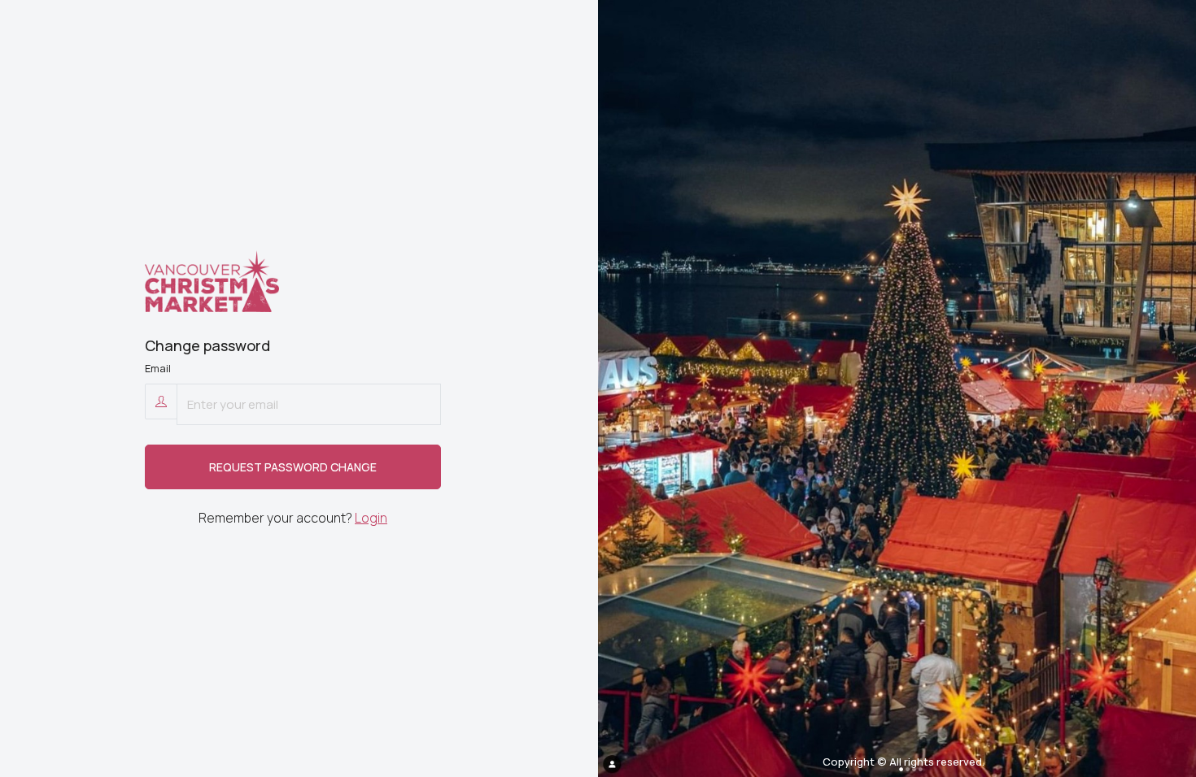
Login (371, 518)
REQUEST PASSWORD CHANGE (293, 467)
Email (158, 368)
